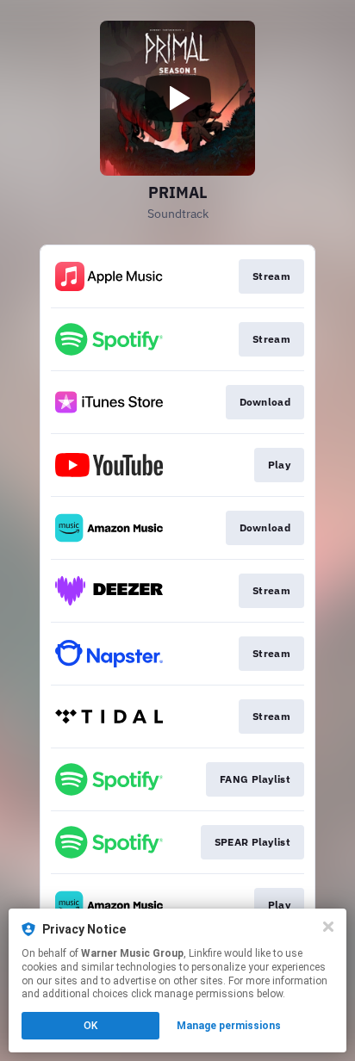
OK (90, 1026)
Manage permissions (229, 1026)
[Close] (328, 926)
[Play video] (177, 98)
